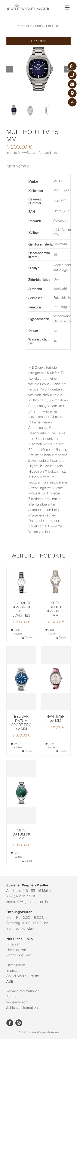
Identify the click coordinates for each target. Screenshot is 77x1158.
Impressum (15, 970)
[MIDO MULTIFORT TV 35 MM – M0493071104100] (38, 69)
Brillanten (13, 944)
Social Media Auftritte (22, 976)
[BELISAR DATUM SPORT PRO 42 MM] (21, 678)
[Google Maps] (72, 93)
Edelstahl (60, 244)
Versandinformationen (23, 991)
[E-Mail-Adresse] (72, 84)
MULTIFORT (62, 190)
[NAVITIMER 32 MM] (55, 678)
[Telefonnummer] (72, 75)
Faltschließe (62, 297)
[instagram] (18, 1022)
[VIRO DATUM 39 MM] (21, 792)
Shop (39, 26)
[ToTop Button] (72, 102)
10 (55, 341)
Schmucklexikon (18, 955)
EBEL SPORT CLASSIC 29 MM (55, 609)
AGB (9, 981)
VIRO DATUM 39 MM (21, 834)
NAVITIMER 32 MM (55, 718)
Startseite (25, 26)
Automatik (60, 220)
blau (56, 279)
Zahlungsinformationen (23, 1007)
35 (55, 254)
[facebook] (9, 1022)
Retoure (12, 996)
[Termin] (72, 66)
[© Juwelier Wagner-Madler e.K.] (28, 5)
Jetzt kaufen (18, 632)
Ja (55, 330)
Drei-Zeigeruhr (63, 307)
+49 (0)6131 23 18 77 (23, 896)
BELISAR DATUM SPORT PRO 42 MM (21, 722)
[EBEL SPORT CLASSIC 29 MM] (55, 582)
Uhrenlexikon (16, 950)
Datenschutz (15, 965)
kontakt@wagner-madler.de (27, 902)
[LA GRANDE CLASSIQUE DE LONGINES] (21, 582)
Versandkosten (50, 152)
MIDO (57, 181)
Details (28, 637)
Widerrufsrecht (17, 1002)
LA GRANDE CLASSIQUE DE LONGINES (21, 609)
